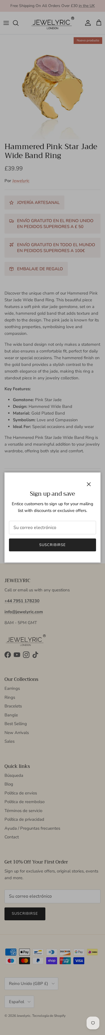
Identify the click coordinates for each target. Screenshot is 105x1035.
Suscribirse (52, 544)
